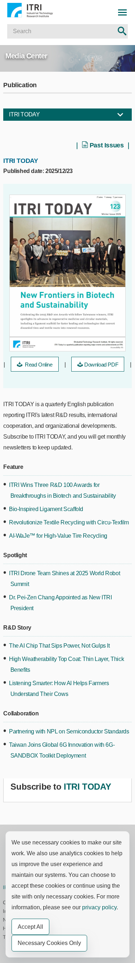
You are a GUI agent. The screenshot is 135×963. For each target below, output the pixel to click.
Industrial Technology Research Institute (38, 10)
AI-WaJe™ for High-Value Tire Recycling (58, 536)
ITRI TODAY (24, 114)
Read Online (37, 364)
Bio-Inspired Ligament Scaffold (46, 509)
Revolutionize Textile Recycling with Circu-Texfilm (69, 522)
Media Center (26, 56)
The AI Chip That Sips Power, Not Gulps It (59, 646)
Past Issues (106, 145)
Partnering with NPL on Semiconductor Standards (69, 731)
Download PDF (101, 364)
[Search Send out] (122, 31)
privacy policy (99, 907)
